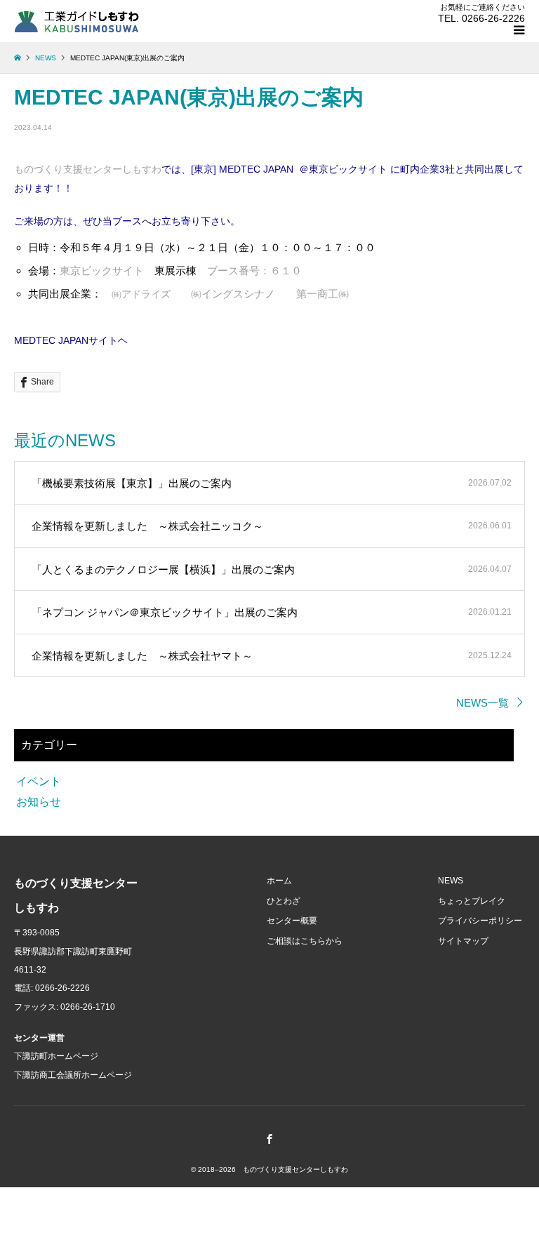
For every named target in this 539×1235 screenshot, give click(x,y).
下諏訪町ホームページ (56, 1056)
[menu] (518, 30)
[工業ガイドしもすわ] (77, 21)
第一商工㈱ (322, 294)
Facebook (269, 1139)
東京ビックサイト (102, 270)
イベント (38, 781)
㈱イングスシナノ (233, 294)
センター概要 (292, 921)
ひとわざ (283, 901)
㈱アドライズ (141, 294)
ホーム (279, 881)
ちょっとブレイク (471, 901)
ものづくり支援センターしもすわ (87, 169)
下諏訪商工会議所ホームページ (73, 1075)
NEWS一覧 (482, 703)
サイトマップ (463, 941)
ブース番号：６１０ (254, 270)
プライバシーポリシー (480, 921)
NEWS (450, 881)
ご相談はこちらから (304, 941)
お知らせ (38, 802)
